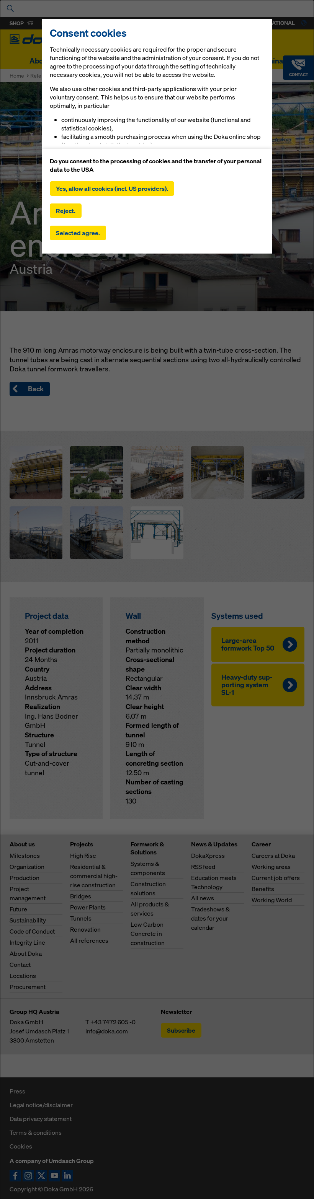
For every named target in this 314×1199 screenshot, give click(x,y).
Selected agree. (78, 233)
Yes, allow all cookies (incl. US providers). (112, 188)
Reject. (65, 211)
